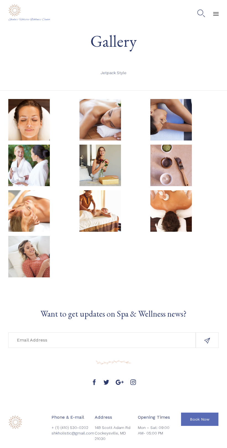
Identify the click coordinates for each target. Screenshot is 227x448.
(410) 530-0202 (74, 427)
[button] (207, 340)
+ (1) (55, 427)
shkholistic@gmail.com (72, 433)
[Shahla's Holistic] (29, 10)
